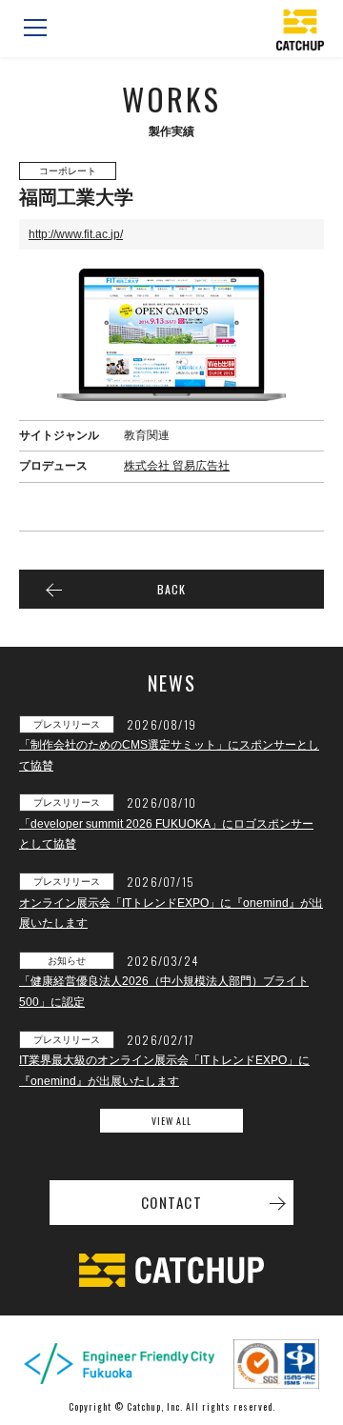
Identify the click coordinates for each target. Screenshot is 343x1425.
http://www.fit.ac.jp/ (76, 234)
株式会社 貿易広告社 (177, 465)
